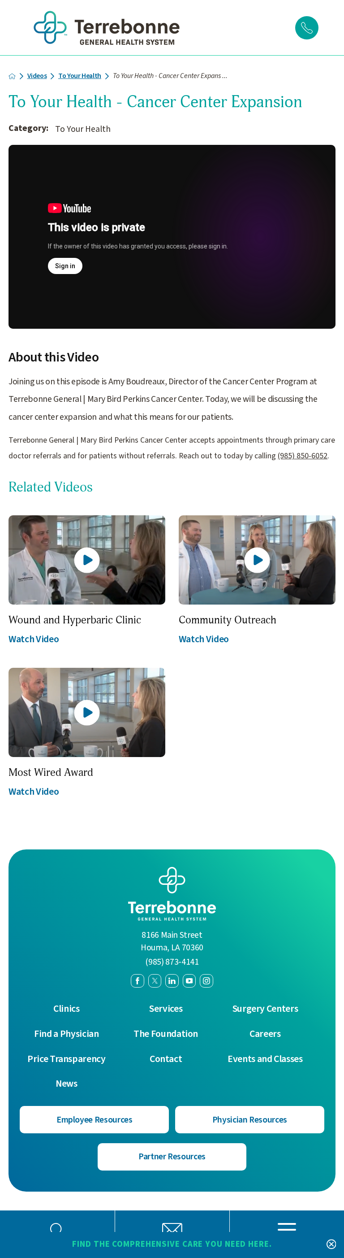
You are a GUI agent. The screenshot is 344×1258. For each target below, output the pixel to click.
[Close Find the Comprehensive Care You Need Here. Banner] (331, 1244)
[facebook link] (137, 981)
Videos (37, 76)
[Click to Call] (306, 27)
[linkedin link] (172, 981)
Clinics (66, 1009)
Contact (166, 1059)
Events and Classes (265, 1059)
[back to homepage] (12, 76)
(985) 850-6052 (302, 455)
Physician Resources (249, 1120)
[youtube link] (189, 981)
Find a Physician (66, 1034)
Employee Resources (94, 1120)
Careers (265, 1034)
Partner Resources (172, 1156)
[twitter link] (155, 981)
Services (165, 1009)
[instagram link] (206, 981)
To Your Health (79, 76)
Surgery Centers (265, 1009)
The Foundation (165, 1034)
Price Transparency (66, 1059)
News (66, 1084)
